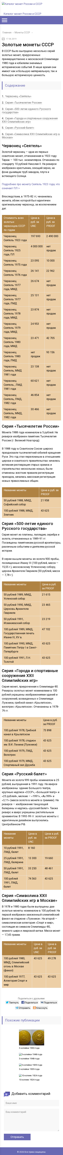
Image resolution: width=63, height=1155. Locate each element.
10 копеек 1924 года (29, 1079)
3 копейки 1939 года (29, 1069)
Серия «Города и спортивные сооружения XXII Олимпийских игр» (30, 120)
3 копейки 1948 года (29, 1058)
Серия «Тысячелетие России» (22, 102)
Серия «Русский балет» (18, 127)
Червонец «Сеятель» (16, 96)
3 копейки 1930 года (29, 1048)
